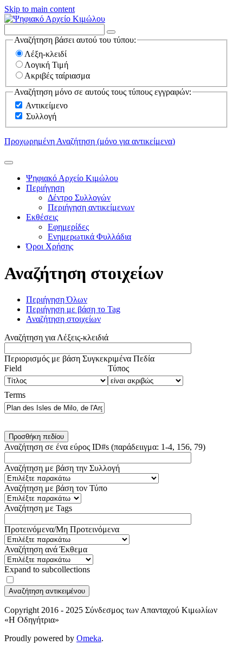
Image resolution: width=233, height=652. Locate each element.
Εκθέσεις (42, 217)
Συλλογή (41, 116)
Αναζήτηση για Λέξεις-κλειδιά (56, 337)
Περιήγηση (45, 187)
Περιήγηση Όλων (56, 299)
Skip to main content (39, 9)
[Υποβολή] (8, 162)
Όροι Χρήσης (49, 246)
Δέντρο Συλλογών (79, 197)
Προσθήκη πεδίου (36, 436)
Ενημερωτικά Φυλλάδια (89, 236)
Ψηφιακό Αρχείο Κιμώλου (72, 178)
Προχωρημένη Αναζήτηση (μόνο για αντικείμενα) (89, 141)
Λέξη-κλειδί (45, 54)
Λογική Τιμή (46, 64)
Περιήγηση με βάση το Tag (73, 309)
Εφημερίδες (68, 226)
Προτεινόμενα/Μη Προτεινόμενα (61, 529)
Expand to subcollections (47, 569)
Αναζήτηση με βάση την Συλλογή (62, 468)
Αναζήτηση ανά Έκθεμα (45, 549)
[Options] (111, 32)
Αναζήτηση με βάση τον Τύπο (55, 488)
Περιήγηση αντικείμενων (91, 207)
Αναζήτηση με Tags (38, 508)
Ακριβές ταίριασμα (57, 75)
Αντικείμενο (46, 105)
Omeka (88, 638)
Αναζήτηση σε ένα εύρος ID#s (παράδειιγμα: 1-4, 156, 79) (104, 446)
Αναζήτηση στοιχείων (63, 319)
